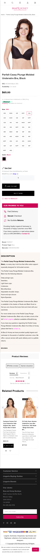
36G (23, 127)
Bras (13, 245)
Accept (35, 549)
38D (4, 132)
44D (23, 146)
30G (29, 113)
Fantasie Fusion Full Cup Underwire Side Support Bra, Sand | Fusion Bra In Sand (10, 424)
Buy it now (18, 193)
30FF (23, 113)
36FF (16, 127)
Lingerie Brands (9, 481)
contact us (16, 328)
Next (38, 44)
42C (17, 141)
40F (29, 136)
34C (11, 122)
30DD (10, 113)
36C (4, 127)
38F (23, 132)
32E (17, 118)
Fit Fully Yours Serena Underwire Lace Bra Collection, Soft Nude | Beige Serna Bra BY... (29, 425)
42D (23, 141)
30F (17, 113)
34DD (23, 122)
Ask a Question (28, 366)
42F (11, 146)
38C (29, 127)
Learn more (26, 552)
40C (4, 136)
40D (11, 136)
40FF (4, 141)
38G (29, 132)
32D (4, 118)
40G (11, 141)
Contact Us (26, 234)
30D (4, 113)
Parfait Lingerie (8, 319)
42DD (29, 141)
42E (5, 146)
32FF (29, 118)
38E (17, 132)
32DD (10, 118)
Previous (2, 44)
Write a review (13, 366)
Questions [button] (23, 373)
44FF (4, 150)
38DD (10, 132)
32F (23, 118)
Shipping (5, 103)
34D (17, 122)
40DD (16, 136)
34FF (29, 122)
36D (11, 127)
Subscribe (19, 517)
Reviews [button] (12, 373)
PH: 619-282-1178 (9, 505)
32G (4, 122)
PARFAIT (10, 242)
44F (29, 146)
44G (11, 150)
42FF (16, 146)
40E (23, 136)
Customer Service (10, 471)
